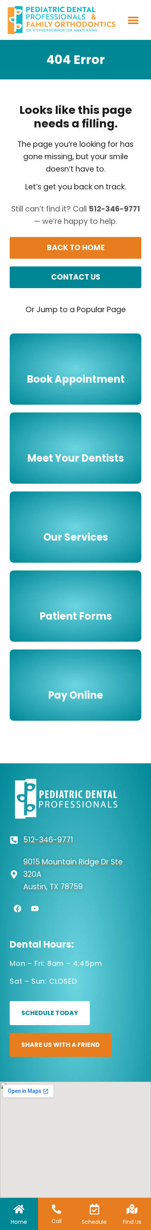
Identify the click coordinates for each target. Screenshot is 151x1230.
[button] (133, 20)
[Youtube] (35, 908)
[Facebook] (17, 908)
